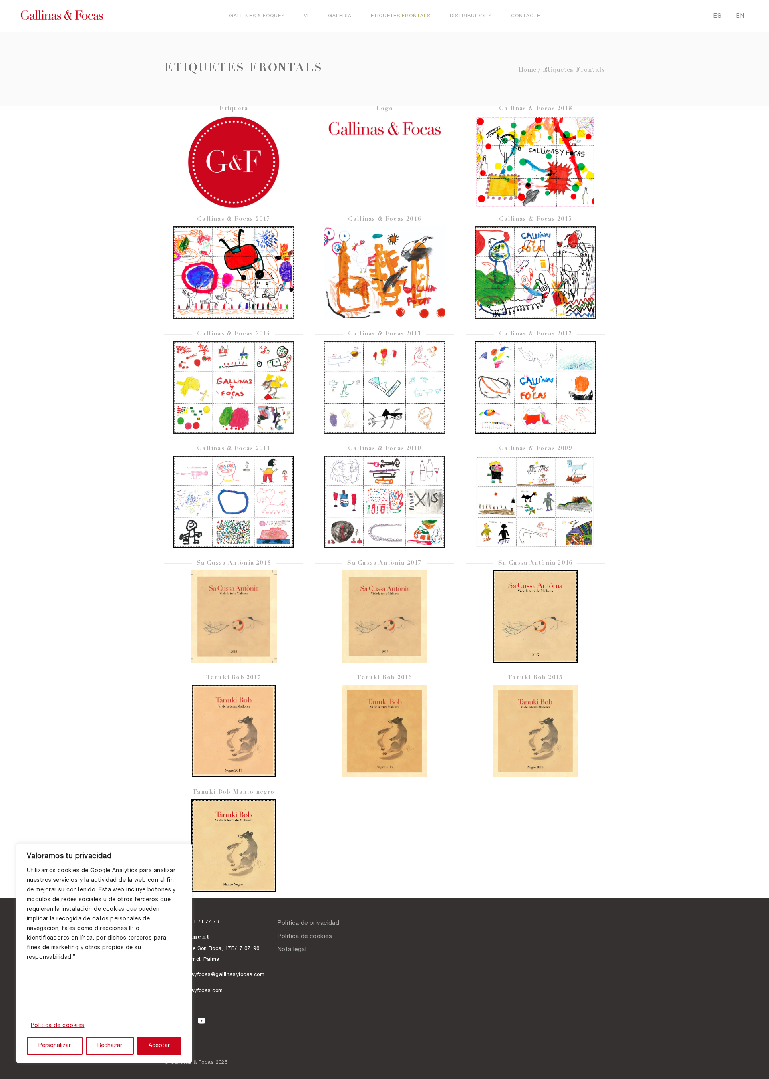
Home (527, 70)
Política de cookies (58, 1026)
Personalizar (54, 1046)
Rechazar (109, 1046)
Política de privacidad (309, 923)
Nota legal (292, 950)
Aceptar (159, 1046)
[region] (104, 953)
